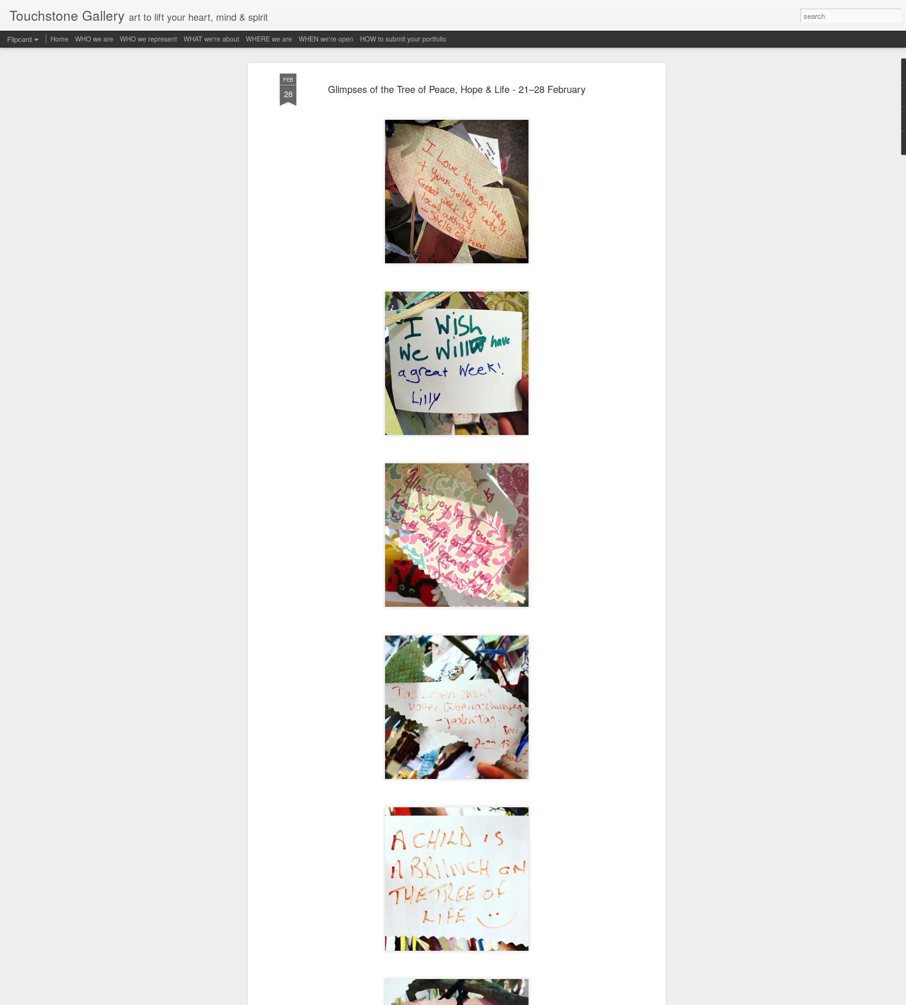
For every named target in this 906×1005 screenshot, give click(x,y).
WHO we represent (148, 38)
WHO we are (94, 38)
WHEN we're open (326, 38)
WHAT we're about (211, 38)
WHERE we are (269, 38)
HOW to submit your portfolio (403, 38)
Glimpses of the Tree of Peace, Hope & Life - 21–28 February (457, 89)
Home (59, 38)
